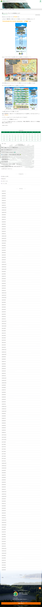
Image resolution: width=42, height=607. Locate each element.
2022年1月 (4, 318)
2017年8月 (4, 444)
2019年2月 (4, 401)
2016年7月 (4, 475)
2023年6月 (4, 278)
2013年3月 (4, 569)
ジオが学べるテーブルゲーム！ (7, 168)
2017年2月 (4, 458)
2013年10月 (4, 553)
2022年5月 (4, 309)
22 (26, 138)
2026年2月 (4, 202)
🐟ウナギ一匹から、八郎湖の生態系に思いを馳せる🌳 (11, 154)
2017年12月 (4, 434)
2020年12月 (4, 349)
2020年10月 (4, 354)
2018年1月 (4, 432)
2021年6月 (4, 335)
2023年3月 (4, 285)
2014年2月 (4, 543)
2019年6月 (4, 392)
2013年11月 (4, 550)
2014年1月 (4, 546)
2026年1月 (4, 205)
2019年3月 (4, 399)
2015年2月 (4, 515)
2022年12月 (4, 292)
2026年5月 (4, 195)
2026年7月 (4, 191)
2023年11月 (4, 266)
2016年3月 (4, 484)
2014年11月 (4, 522)
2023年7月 (4, 276)
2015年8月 (4, 501)
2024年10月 (4, 240)
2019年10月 (4, 382)
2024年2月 (4, 259)
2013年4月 (4, 567)
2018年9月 (4, 413)
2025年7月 (4, 219)
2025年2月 (4, 231)
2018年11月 (4, 408)
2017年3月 (4, 456)
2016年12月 (4, 463)
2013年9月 (4, 555)
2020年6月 (4, 363)
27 (15, 140)
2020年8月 (4, 359)
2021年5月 (4, 337)
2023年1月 (4, 290)
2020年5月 (4, 366)
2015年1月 (4, 517)
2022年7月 (4, 304)
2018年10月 (4, 411)
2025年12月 (4, 207)
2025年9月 (4, 214)
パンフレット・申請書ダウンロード (10, 119)
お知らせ (6, 125)
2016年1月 (4, 489)
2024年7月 (4, 247)
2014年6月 (4, 534)
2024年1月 (4, 262)
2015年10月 (4, 496)
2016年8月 (4, 472)
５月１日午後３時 (4, 161)
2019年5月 (4, 394)
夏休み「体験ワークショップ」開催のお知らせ (9, 147)
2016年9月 (4, 470)
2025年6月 (4, 221)
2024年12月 (4, 236)
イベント (3, 183)
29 (26, 140)
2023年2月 (4, 288)
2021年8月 (4, 330)
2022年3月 (4, 314)
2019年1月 (4, 404)
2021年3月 (4, 342)
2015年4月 (4, 510)
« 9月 (2, 143)
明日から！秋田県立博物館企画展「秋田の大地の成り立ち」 (12, 166)
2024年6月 (4, 250)
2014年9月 (4, 527)
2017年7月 (4, 446)
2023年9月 (4, 271)
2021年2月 (4, 344)
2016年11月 (4, 465)
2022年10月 (4, 297)
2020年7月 (4, 361)
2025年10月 (4, 212)
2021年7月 (4, 333)
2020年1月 (4, 375)
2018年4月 (4, 425)
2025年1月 (4, 233)
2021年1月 (4, 347)
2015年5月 (4, 508)
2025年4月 (4, 226)
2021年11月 (4, 323)
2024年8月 (4, 245)
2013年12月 (4, 548)
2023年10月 (4, 269)
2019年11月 (4, 380)
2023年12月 (4, 264)
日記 (3, 178)
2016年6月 (4, 477)
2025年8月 (4, 217)
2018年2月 (4, 430)
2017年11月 (4, 437)
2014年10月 (4, 524)
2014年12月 (4, 520)
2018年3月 (4, 427)
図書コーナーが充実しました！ (7, 149)
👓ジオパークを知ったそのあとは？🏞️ (8, 152)
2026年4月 (4, 198)
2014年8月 (4, 529)
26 (9, 140)
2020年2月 (4, 373)
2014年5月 (4, 536)
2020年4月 (4, 368)
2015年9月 (4, 498)
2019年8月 (4, 387)
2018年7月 (4, 418)
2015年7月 (4, 503)
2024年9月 (4, 243)
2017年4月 (4, 453)
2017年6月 (4, 449)
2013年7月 (4, 560)
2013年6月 (4, 562)
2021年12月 (4, 321)
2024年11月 (4, 238)
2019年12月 (4, 378)
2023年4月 (4, 283)
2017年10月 (4, 439)
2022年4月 (4, 311)
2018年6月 (4, 420)
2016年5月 (4, 479)
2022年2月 (4, 316)
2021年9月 (4, 328)
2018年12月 (4, 406)
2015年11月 (4, 494)
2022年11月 (4, 295)
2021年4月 (4, 340)
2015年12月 (4, 491)
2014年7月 (4, 531)
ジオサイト (4, 181)
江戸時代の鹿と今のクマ (5, 159)
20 (15, 138)
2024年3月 (4, 257)
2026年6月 (4, 193)
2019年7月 (4, 389)
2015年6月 (4, 505)
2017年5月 (4, 451)
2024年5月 (4, 252)
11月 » (5, 143)
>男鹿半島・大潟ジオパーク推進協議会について (21, 590)
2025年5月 (4, 224)
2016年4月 (4, 482)
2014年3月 (4, 541)
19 (9, 138)
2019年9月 (4, 385)
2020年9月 (4, 356)
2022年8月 (4, 302)
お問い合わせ (20, 603)
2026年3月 (4, 200)
